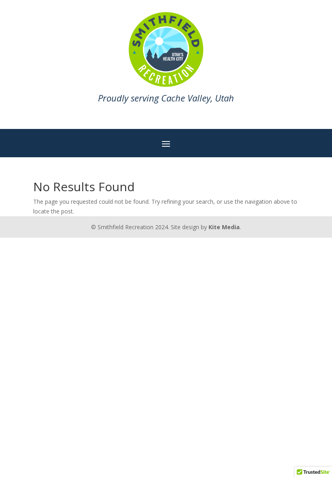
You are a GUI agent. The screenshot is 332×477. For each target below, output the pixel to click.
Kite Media (224, 227)
